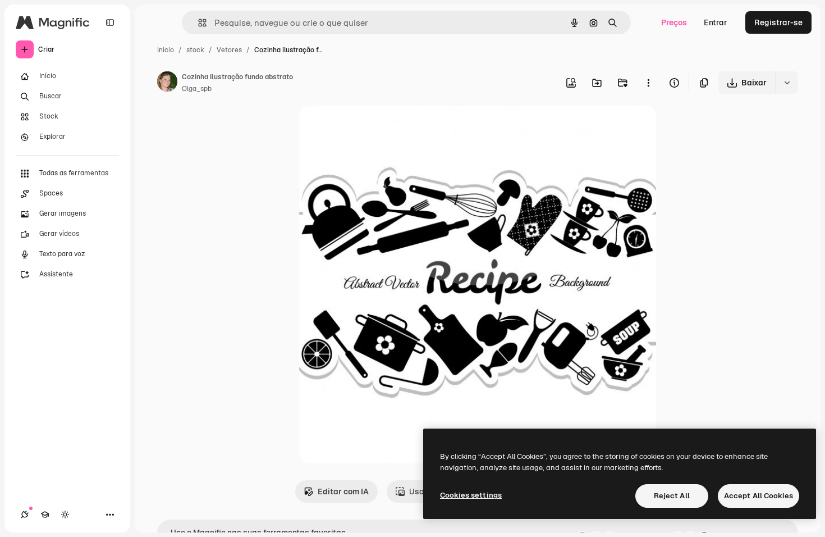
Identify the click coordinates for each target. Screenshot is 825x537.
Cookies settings (471, 495)
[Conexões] (25, 515)
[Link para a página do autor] (167, 83)
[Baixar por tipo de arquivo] (787, 82)
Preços (674, 22)
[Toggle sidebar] (110, 22)
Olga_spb (197, 88)
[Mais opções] (648, 82)
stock (195, 49)
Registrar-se (778, 22)
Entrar (715, 22)
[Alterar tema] (65, 515)
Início (165, 49)
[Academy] (45, 515)
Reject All (672, 495)
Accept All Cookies (758, 495)
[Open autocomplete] (197, 23)
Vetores (229, 49)
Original (371, 127)
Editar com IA (343, 491)
